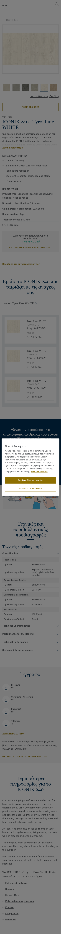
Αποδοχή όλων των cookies (30, 480)
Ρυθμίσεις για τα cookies (30, 488)
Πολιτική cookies (39, 471)
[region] (31, 467)
